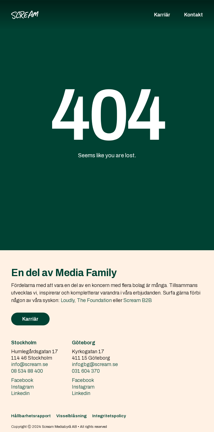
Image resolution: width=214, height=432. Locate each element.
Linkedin (20, 393)
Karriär (162, 14)
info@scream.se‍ (29, 364)
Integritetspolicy (109, 416)
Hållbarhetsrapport (31, 416)
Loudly (67, 300)
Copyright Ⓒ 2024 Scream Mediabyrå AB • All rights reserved (59, 427)
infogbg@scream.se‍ (95, 364)
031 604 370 (86, 371)
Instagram (22, 387)
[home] (24, 15)
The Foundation (94, 300)
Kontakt (193, 14)
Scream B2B (137, 300)
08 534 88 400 (27, 371)
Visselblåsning (71, 416)
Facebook (22, 380)
